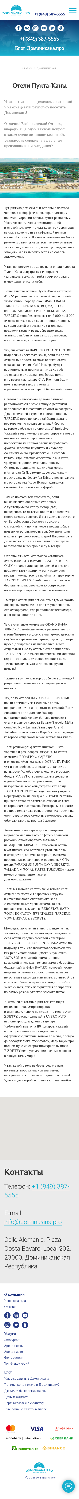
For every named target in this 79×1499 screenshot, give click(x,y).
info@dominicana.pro (33, 1222)
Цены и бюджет (16, 1397)
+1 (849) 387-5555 (49, 14)
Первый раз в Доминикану (24, 1403)
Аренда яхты (13, 1346)
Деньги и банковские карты (25, 1391)
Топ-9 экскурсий (16, 1363)
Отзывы (10, 1307)
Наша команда (15, 1301)
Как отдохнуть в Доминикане (26, 1378)
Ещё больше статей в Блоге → (27, 1409)
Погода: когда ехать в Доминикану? (31, 1385)
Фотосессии (14, 1358)
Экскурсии (12, 1340)
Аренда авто (13, 1352)
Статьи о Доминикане (39, 68)
